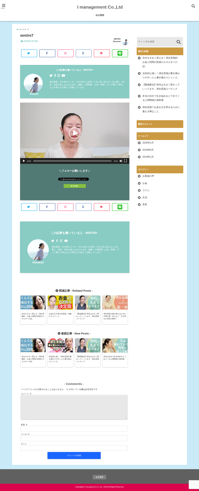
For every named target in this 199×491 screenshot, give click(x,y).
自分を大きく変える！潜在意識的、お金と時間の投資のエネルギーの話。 (161, 62)
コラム (145, 190)
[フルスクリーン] (125, 160)
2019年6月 (148, 150)
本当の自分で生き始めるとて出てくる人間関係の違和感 (161, 98)
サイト (24, 444)
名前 (24, 424)
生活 (144, 197)
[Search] (178, 42)
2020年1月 (148, 142)
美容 (144, 204)
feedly (76, 186)
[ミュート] (120, 160)
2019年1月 (148, 157)
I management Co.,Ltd (100, 7)
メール (25, 434)
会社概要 (100, 15)
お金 (144, 183)
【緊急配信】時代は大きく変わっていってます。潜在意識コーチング (161, 86)
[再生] (23, 160)
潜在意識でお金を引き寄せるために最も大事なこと (161, 109)
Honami (117, 41)
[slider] (72, 161)
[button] (75, 133)
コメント (26, 393)
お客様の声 (148, 176)
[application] (74, 133)
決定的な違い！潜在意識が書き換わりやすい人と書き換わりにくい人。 (161, 75)
